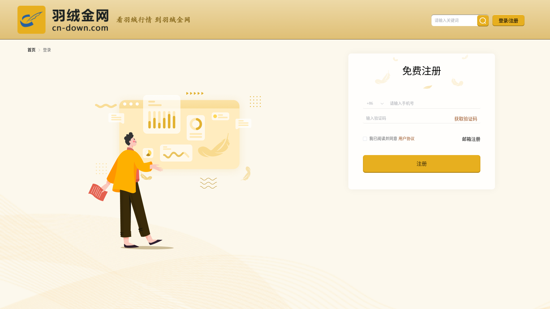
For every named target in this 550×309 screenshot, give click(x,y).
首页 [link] (32, 50)
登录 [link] (47, 50)
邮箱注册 (471, 139)
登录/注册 (508, 20)
